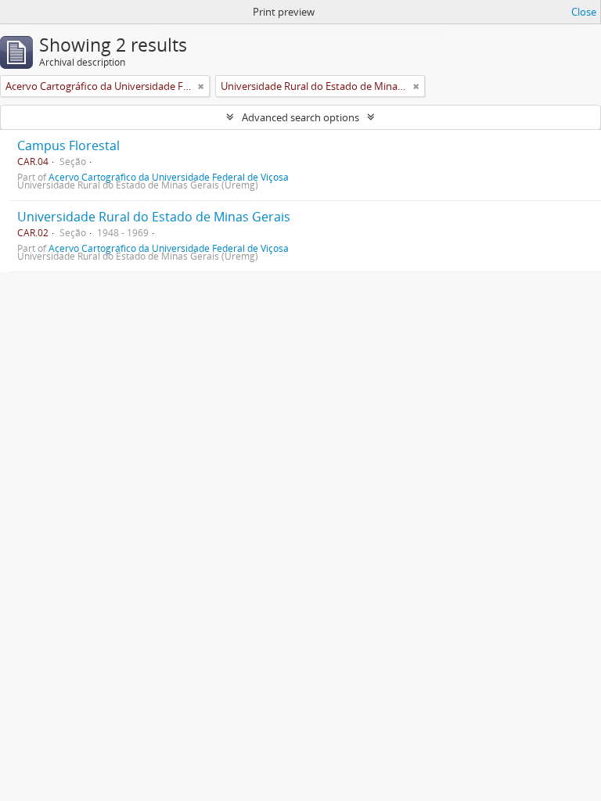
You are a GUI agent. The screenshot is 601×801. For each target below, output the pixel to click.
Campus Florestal (68, 145)
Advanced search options (300, 117)
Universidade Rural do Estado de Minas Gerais (153, 216)
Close (583, 12)
